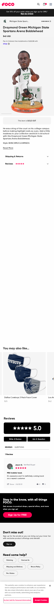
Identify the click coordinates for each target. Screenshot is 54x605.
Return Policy (35, 567)
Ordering (9, 560)
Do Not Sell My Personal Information (17, 600)
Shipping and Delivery (14, 567)
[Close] (50, 585)
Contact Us (25, 560)
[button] (11, 484)
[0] (44, 4)
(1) (50, 21)
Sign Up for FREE (17, 515)
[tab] (15, 439)
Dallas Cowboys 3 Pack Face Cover (20, 398)
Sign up (9, 544)
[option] (27, 13)
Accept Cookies (41, 600)
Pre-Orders (10, 573)
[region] (27, 593)
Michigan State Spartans (20, 21)
